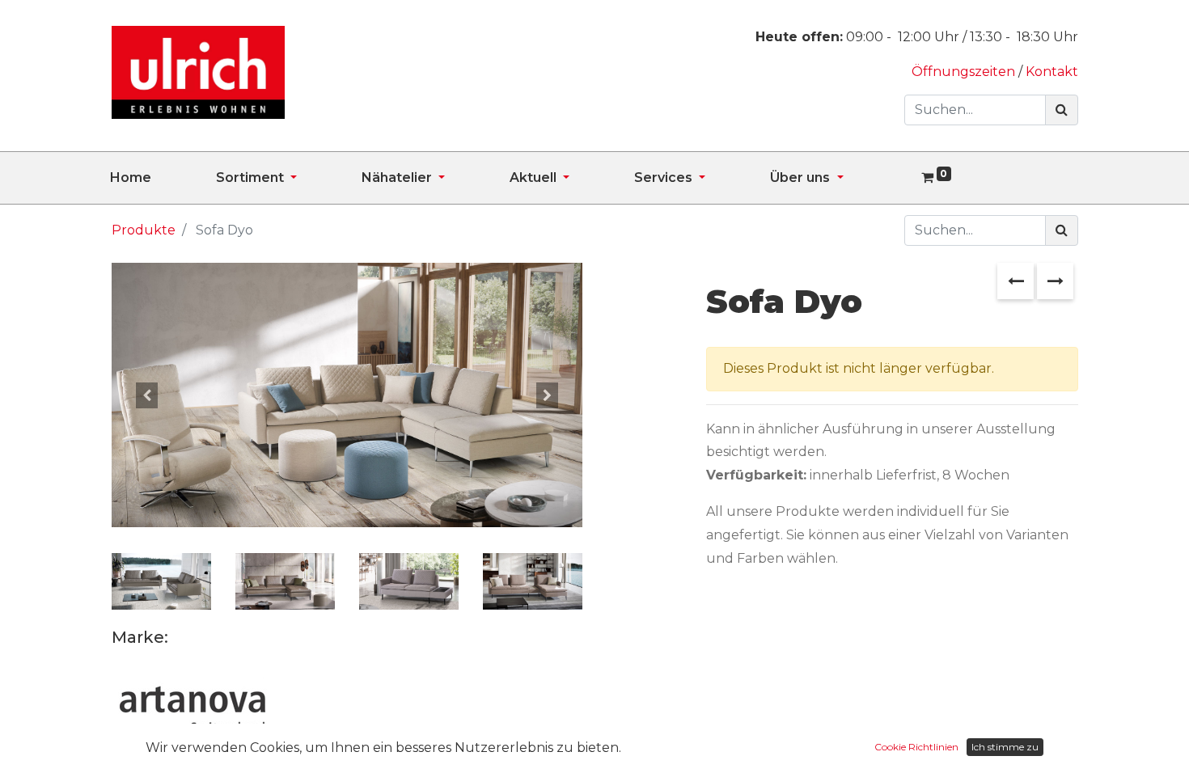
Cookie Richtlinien (916, 747)
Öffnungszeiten (965, 71)
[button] (147, 395)
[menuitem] (163, 177)
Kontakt (1052, 71)
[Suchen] (1061, 110)
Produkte (144, 230)
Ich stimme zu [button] (1005, 747)
